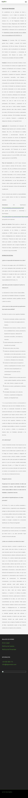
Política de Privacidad (9, 649)
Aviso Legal (5, 643)
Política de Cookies (8, 646)
